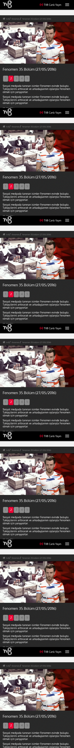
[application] (37, 374)
